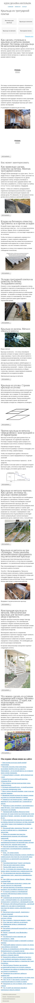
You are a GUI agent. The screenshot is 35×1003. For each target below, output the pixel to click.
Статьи (24, 6)
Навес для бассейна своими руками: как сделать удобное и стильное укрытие (17, 954)
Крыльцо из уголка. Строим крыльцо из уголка (15, 386)
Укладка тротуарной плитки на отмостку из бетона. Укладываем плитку (17, 281)
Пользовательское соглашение (13, 996)
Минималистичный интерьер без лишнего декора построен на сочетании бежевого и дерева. (17, 796)
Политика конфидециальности (9, 998)
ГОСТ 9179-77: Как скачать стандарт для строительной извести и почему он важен (14, 981)
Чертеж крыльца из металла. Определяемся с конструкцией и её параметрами (17, 432)
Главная (10, 6)
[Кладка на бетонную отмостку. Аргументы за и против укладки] (17, 261)
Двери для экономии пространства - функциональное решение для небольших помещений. (14, 836)
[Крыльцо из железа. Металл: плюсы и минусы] (17, 340)
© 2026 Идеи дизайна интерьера (9, 994)
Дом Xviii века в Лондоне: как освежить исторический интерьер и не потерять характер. (16, 966)
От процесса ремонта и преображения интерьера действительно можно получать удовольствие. (14, 894)
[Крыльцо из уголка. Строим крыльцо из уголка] (17, 413)
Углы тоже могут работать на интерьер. (15, 922)
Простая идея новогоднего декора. (14, 865)
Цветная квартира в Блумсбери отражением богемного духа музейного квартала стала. (16, 888)
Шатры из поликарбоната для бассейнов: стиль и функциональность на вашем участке (17, 950)
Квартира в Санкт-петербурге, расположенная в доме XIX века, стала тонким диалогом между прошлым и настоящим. (17, 808)
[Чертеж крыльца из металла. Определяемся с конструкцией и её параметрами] (17, 476)
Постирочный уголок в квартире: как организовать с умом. (13, 938)
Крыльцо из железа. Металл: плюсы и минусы (15, 330)
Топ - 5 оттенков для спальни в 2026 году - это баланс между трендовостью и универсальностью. (17, 870)
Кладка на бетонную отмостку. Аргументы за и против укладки (17, 222)
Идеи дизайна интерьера (17, 3)
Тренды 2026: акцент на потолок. (13, 867)
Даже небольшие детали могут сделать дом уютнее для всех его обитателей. (15, 884)
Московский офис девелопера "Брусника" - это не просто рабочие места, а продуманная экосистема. (17, 830)
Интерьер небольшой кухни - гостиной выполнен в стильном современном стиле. (17, 788)
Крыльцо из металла (9, 31)
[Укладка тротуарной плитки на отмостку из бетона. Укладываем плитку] (17, 311)
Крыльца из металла (26, 21)
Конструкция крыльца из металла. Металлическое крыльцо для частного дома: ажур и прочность (15, 613)
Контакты (4, 996)
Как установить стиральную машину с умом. (17, 920)
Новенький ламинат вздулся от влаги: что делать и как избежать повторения (17, 946)
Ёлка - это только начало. (11, 853)
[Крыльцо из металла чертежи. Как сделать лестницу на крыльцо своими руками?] (17, 531)
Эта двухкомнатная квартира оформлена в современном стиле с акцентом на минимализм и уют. (16, 875)
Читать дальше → (6, 156)
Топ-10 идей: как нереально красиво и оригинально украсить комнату (14, 989)
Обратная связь (6, 1000)
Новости (17, 6)
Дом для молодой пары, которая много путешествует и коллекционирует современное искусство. (16, 848)
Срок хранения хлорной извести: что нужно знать (18, 977)
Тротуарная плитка (26, 31)
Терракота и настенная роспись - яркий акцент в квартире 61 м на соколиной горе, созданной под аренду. (17, 801)
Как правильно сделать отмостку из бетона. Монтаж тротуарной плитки (15, 168)
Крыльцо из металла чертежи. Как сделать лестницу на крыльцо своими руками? (16, 492)
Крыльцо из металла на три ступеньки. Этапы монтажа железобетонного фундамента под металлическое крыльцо (16, 553)
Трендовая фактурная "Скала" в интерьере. (17, 863)
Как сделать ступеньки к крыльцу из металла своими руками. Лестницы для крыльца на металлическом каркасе (17, 43)
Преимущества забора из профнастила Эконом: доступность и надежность (17, 970)
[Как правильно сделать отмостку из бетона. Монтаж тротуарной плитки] (17, 206)
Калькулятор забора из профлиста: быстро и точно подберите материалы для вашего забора (16, 958)
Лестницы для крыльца (9, 21)
